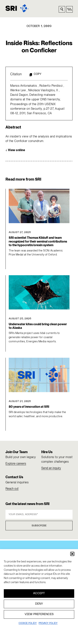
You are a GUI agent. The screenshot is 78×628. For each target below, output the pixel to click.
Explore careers (15, 463)
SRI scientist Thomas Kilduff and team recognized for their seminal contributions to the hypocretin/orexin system (38, 241)
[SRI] (16, 8)
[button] (72, 554)
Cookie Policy (28, 623)
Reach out (12, 488)
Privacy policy (48, 623)
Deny (39, 604)
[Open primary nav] (69, 9)
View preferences (39, 614)
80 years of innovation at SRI (29, 406)
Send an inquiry (51, 468)
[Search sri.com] (62, 9)
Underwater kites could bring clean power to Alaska (38, 326)
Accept (39, 593)
